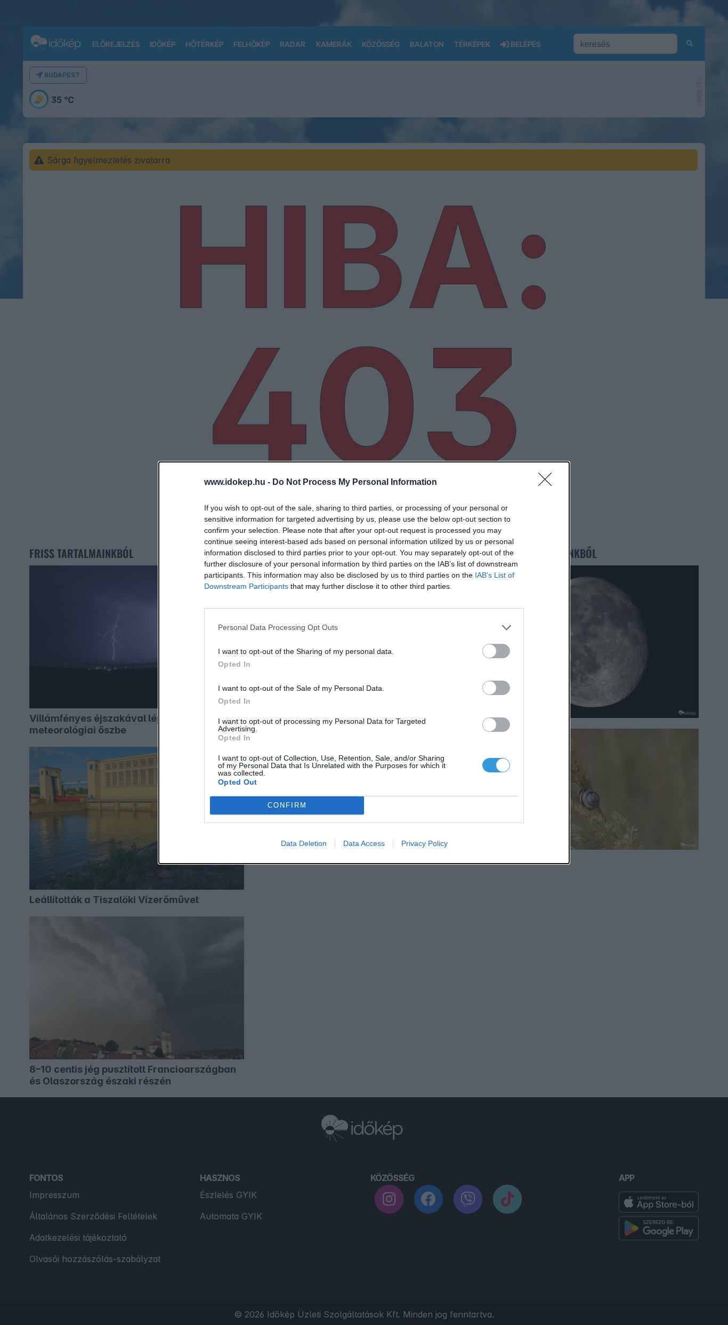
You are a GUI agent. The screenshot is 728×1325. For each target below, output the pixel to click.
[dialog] (364, 663)
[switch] (496, 651)
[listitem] (364, 627)
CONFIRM (287, 805)
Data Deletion (304, 843)
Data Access (364, 843)
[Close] (548, 483)
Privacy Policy (424, 843)
